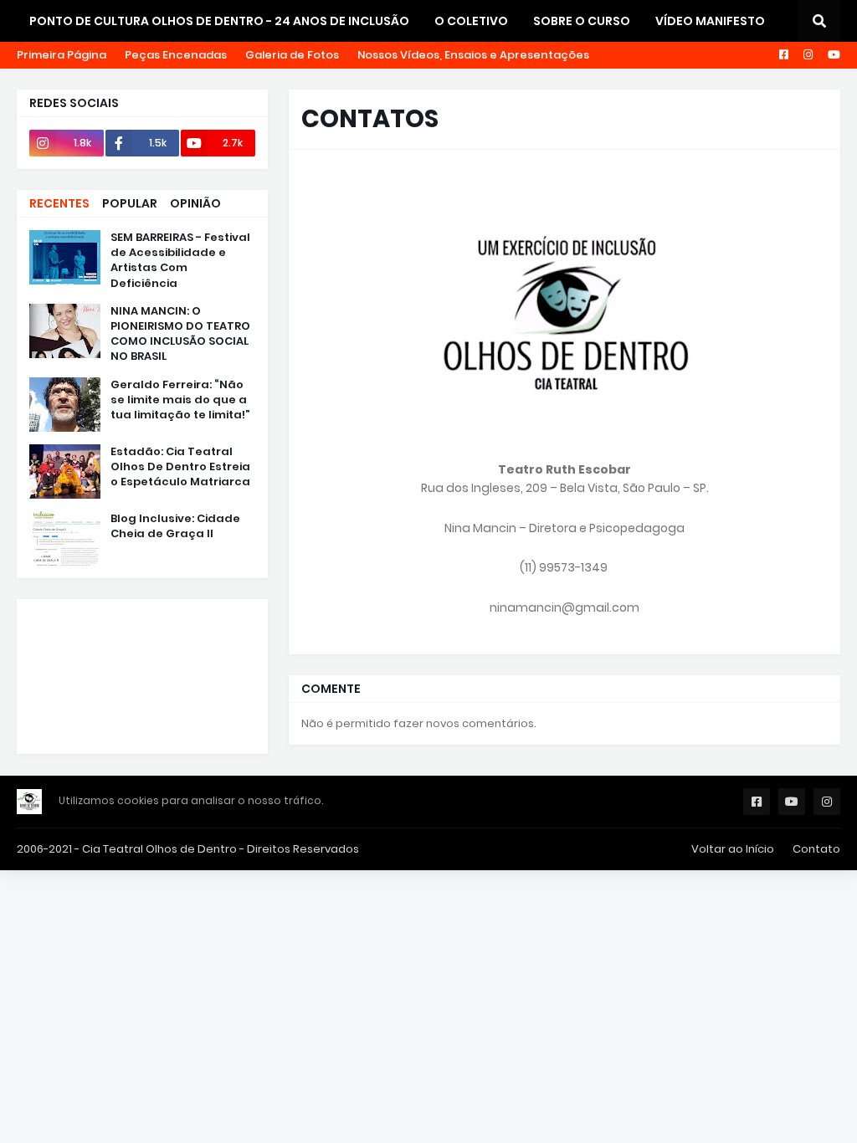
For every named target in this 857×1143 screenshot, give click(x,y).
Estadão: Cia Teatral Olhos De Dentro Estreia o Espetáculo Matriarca (180, 466)
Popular (129, 203)
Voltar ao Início (732, 849)
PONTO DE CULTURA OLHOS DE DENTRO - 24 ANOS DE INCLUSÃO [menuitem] (219, 21)
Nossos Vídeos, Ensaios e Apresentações (473, 55)
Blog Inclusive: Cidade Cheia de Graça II (175, 526)
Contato (816, 849)
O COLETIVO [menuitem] (471, 21)
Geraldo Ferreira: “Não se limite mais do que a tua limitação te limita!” (180, 400)
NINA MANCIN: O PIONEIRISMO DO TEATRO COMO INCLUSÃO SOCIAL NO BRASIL (180, 334)
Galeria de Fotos (292, 55)
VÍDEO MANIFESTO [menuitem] (710, 21)
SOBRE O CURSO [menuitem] (581, 21)
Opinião (195, 203)
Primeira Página (61, 55)
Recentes (59, 203)
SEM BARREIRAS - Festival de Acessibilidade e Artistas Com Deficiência (180, 260)
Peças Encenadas (176, 55)
